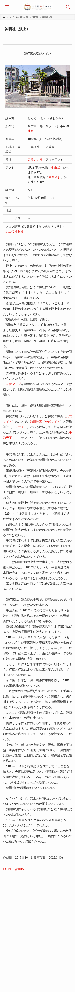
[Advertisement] (37, 920)
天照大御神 (35, 159)
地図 (31, 131)
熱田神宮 (36, 421)
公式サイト (52, 421)
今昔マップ (13, 384)
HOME (7, 869)
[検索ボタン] (68, 7)
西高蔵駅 (55, 177)
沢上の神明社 (14, 231)
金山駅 (55, 167)
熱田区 (19, 869)
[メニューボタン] (7, 7)
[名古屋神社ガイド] (37, 7)
